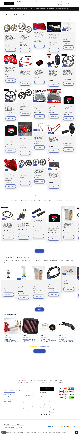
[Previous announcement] (4, 8)
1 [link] (35, 195)
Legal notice (64, 432)
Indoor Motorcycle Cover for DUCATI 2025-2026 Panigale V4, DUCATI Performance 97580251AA (10, 176)
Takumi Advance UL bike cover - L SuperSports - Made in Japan (54, 106)
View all (39, 251)
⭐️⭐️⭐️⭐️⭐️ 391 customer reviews (39, 346)
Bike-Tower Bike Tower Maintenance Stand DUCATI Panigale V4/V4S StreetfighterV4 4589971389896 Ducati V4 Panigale (25, 141)
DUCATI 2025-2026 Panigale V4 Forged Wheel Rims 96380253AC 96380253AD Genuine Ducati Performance (39, 171)
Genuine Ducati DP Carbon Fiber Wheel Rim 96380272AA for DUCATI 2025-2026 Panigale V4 (25, 172)
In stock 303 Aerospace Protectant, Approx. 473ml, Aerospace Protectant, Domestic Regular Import (22, 284)
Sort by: (51, 20)
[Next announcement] (75, 8)
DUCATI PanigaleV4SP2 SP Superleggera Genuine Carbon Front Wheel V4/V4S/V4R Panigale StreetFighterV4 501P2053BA (10, 107)
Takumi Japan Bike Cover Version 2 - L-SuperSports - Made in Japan (39, 106)
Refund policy (26, 432)
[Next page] (43, 195)
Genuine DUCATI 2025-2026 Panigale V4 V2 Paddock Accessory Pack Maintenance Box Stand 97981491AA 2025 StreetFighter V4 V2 (54, 175)
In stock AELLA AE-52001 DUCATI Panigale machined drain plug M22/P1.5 (68, 279)
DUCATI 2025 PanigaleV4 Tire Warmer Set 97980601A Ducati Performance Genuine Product (68, 140)
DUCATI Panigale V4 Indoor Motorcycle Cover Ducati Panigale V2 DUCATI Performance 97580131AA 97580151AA (10, 69)
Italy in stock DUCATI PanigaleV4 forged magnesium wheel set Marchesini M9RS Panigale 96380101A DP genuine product (10, 38)
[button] (19, 1)
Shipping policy (48, 432)
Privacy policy (33, 432)
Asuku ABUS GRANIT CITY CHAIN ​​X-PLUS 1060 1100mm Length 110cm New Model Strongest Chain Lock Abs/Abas (53, 283)
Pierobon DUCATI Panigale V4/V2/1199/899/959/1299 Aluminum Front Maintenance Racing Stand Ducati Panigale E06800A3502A (39, 136)
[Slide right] (42, 246)
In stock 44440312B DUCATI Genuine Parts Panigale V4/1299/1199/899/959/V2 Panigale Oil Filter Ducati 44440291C (68, 225)
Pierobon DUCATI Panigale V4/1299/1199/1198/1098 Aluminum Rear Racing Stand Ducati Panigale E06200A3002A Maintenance (68, 36)
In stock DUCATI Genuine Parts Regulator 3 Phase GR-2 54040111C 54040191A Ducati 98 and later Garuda (23, 225)
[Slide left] (36, 246)
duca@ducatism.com (27, 411)
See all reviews (40, 351)
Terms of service (41, 432)
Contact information (56, 432)
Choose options (25, 50)
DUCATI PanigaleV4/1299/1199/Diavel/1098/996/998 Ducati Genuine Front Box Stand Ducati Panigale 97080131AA (25, 72)
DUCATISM (9, 432)
